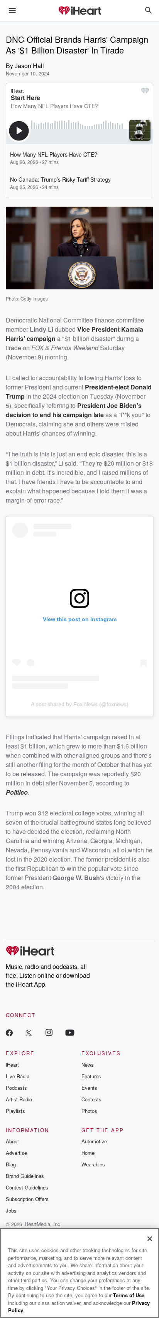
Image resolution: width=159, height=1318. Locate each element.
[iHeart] (79, 11)
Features (91, 1076)
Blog (11, 1164)
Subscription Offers (27, 1199)
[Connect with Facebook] (9, 1032)
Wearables (93, 1164)
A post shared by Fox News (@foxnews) (80, 704)
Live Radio (17, 1076)
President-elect (107, 387)
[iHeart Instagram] (49, 1032)
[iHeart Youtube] (69, 1032)
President (92, 405)
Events (89, 1087)
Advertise (16, 1152)
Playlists (15, 1110)
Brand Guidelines (25, 1175)
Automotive (94, 1141)
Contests (91, 1099)
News (87, 1064)
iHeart (12, 1064)
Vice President (99, 329)
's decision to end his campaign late (74, 410)
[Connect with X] (28, 1032)
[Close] (149, 1238)
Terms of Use (128, 1295)
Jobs (11, 1210)
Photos (89, 1110)
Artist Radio (19, 1099)
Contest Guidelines (27, 1187)
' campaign (40, 338)
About (12, 1141)
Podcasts (16, 1087)
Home (88, 1152)
